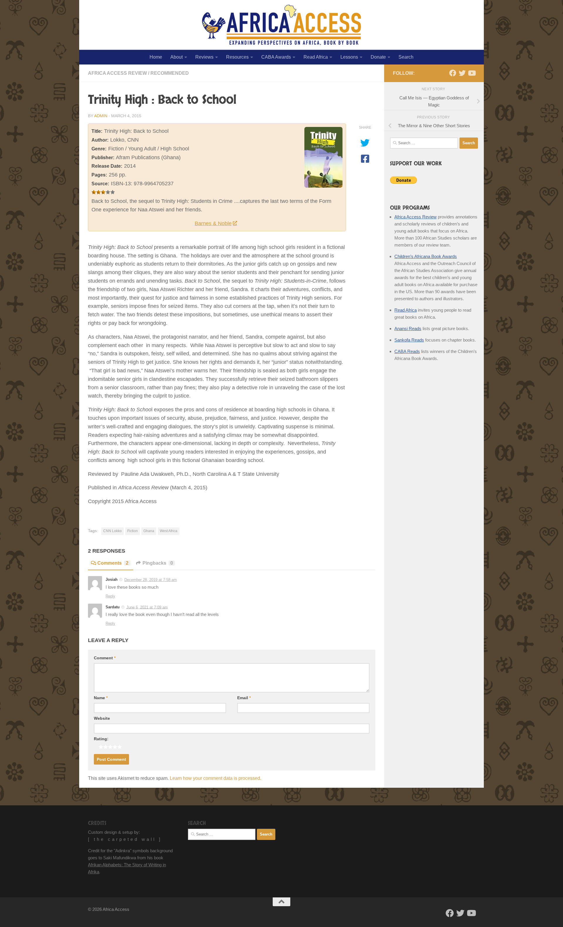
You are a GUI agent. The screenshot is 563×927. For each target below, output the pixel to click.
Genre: (98, 148)
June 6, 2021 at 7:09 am (147, 607)
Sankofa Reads (409, 339)
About (176, 57)
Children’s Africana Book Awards (425, 256)
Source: (100, 183)
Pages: (99, 174)
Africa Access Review (117, 73)
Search (405, 57)
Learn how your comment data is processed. (215, 778)
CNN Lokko (112, 531)
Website (102, 718)
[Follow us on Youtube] (471, 73)
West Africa (168, 531)
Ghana (148, 531)
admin (100, 115)
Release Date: (106, 166)
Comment (105, 658)
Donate (378, 57)
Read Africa (315, 57)
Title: (96, 131)
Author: (99, 139)
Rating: (101, 738)
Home (156, 57)
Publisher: (102, 157)
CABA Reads (407, 351)
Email (244, 697)
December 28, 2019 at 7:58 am (150, 580)
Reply (110, 596)
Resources (237, 57)
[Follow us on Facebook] (452, 73)
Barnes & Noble (213, 223)
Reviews (204, 57)
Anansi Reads (407, 328)
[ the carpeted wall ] (125, 839)
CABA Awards (276, 57)
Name (101, 697)
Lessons (349, 57)
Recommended (169, 73)
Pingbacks (158, 563)
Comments (112, 563)
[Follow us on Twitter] (462, 73)
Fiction (132, 531)
